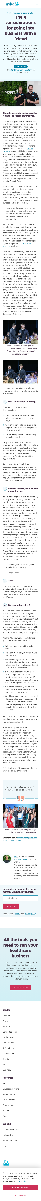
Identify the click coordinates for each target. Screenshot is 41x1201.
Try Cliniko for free (20, 987)
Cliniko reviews (9, 1037)
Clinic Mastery (26, 70)
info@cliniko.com (10, 1140)
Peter (16, 856)
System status (9, 1094)
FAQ (4, 1146)
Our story (7, 1070)
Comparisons (8, 1053)
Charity (6, 1059)
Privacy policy (30, 913)
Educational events (11, 1089)
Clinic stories (8, 1042)
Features (6, 1015)
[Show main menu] (37, 4)
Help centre (8, 1135)
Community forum (11, 1129)
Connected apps (10, 1032)
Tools (5, 1116)
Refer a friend (8, 1048)
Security (6, 1026)
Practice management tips (23, 13)
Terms (17, 913)
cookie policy (21, 1181)
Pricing (6, 1021)
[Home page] (6, 1163)
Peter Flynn (14, 70)
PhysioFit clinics (20, 859)
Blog (4, 1083)
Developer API (9, 1099)
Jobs (4, 1064)
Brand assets (8, 1105)
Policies (6, 1110)
